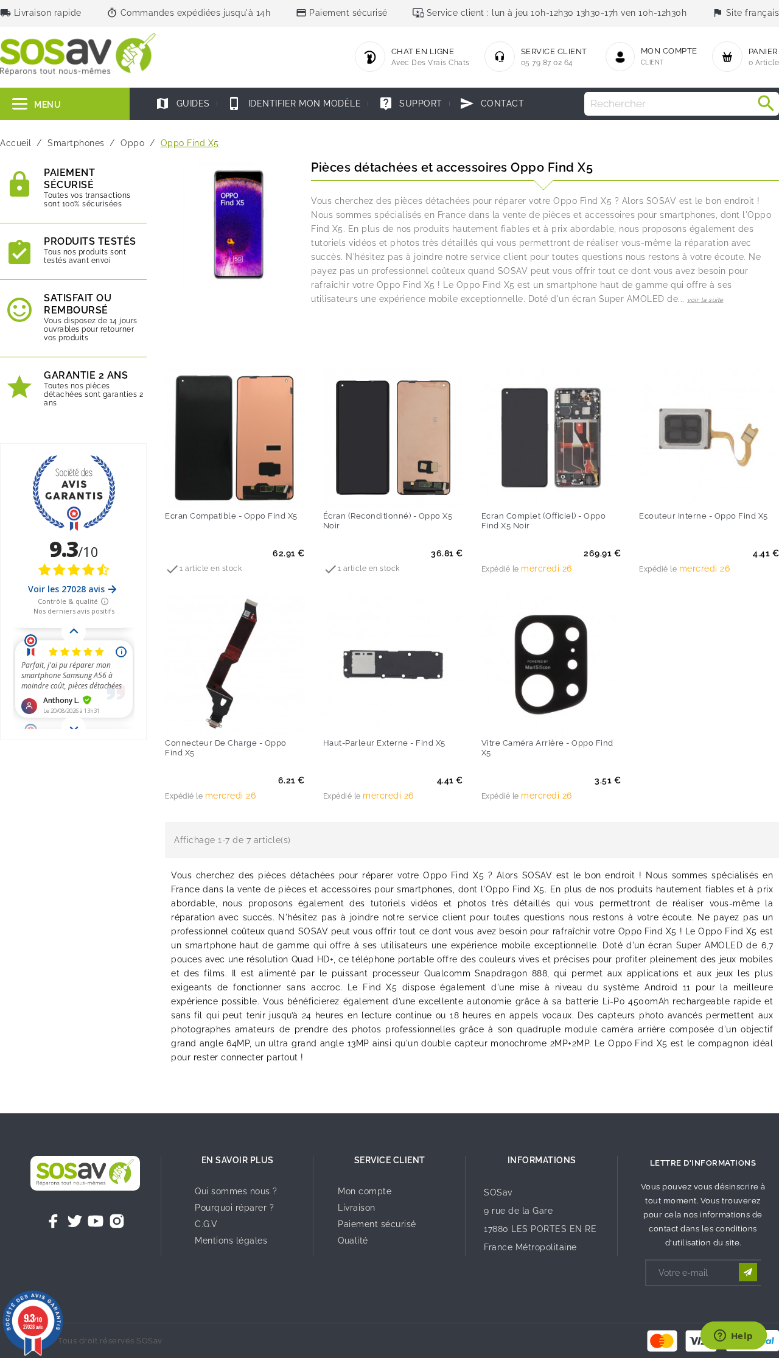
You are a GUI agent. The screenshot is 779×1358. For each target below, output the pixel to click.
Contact (491, 103)
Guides (182, 103)
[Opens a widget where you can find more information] (733, 1336)
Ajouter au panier (210, 490)
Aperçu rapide (259, 490)
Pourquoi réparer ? (234, 1208)
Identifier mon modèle (294, 103)
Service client (389, 1160)
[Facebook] (53, 1221)
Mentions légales (231, 1240)
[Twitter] (75, 1221)
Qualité (353, 1240)
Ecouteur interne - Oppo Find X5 (703, 515)
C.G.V (206, 1224)
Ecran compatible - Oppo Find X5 (231, 515)
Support (410, 103)
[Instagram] (117, 1221)
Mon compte (364, 1191)
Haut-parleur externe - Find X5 (384, 742)
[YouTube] (95, 1221)
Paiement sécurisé (377, 1224)
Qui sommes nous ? (236, 1191)
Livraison (357, 1208)
